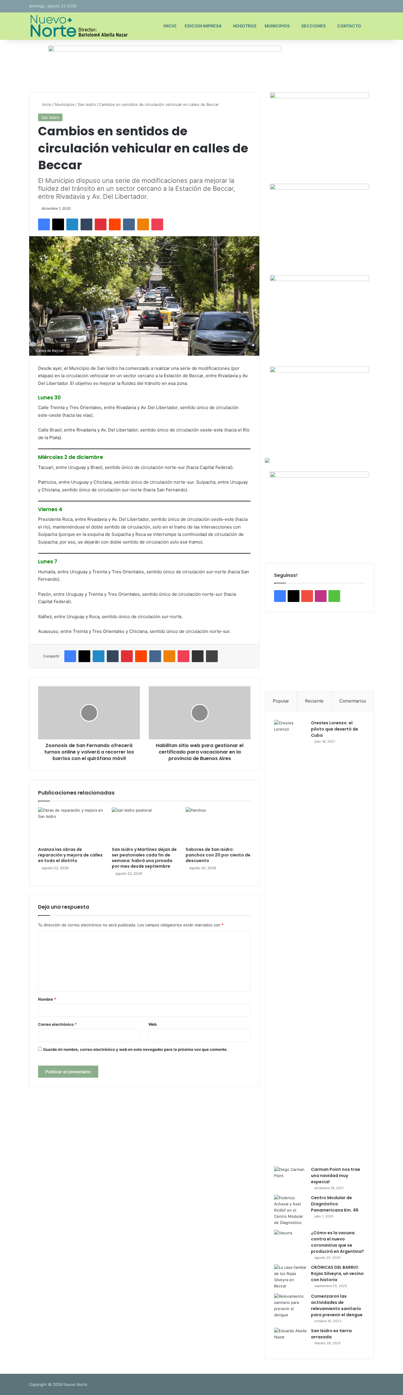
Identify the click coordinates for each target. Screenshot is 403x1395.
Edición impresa (203, 25)
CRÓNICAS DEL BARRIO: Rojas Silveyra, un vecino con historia (337, 1273)
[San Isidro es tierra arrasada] (290, 1339)
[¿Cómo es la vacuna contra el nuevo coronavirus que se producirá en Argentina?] (290, 1241)
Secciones (313, 25)
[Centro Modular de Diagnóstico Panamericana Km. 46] (290, 1210)
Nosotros (244, 25)
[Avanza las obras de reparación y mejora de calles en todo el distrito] (70, 825)
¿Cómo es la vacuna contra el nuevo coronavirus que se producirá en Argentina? (337, 1242)
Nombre (47, 999)
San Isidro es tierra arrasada (331, 1334)
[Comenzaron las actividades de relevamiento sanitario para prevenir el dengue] (290, 1305)
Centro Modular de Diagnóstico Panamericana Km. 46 (334, 1204)
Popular (281, 701)
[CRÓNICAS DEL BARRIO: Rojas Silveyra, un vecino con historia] (290, 1276)
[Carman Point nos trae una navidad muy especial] (290, 1177)
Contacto (349, 25)
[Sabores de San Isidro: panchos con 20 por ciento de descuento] (218, 825)
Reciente (314, 701)
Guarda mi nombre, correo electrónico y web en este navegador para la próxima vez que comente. (135, 1049)
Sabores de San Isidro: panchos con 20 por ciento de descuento (218, 855)
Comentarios (352, 701)
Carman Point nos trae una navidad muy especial (335, 1175)
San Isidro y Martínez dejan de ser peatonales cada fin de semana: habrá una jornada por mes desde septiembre (144, 857)
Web (152, 1024)
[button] (274, 651)
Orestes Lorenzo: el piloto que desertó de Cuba (334, 729)
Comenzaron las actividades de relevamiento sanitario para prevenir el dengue (337, 1305)
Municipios (277, 25)
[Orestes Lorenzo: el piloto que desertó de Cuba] (290, 941)
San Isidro (87, 104)
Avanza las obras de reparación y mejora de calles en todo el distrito (70, 855)
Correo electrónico (57, 1024)
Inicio (169, 25)
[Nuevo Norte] (78, 26)
